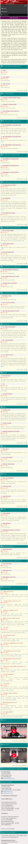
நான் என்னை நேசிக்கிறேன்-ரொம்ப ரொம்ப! (13, 643)
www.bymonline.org (8, 793)
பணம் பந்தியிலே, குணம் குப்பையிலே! (12, 651)
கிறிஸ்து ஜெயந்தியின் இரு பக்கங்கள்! (12, 658)
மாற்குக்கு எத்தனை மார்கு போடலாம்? (12, 601)
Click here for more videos (19, 741)
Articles (5, 11)
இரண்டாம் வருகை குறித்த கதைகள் (11, 618)
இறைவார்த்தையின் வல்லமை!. (10, 702)
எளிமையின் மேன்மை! (8, 591)
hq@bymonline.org (7, 791)
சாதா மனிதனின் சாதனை (9, 635)
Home (4, 8)
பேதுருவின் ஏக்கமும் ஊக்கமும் (10, 693)
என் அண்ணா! (6, 683)
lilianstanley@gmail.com (9, 778)
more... (5, 74)
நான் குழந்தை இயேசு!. (8, 711)
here (5, 828)
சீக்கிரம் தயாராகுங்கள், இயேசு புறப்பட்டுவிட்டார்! (14, 666)
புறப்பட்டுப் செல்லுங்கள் (8, 674)
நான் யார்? (5, 627)
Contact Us (5, 14)
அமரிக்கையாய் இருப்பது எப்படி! (10, 610)
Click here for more (21, 90)
